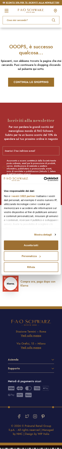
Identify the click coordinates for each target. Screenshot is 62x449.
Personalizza (29, 256)
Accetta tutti (31, 245)
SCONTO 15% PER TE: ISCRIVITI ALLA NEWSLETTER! (32, 2)
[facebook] (19, 416)
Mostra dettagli (43, 234)
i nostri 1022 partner (23, 196)
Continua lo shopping (31, 82)
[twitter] (27, 416)
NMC (20, 434)
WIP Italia (43, 434)
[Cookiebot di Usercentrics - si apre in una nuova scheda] (44, 179)
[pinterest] (43, 416)
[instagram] (35, 416)
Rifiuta (31, 267)
